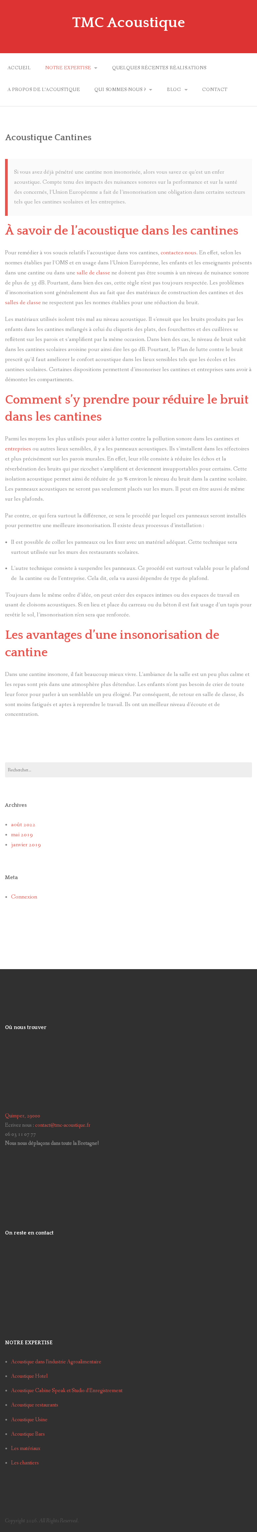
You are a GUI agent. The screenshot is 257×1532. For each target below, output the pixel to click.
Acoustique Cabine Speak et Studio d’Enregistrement (66, 1390)
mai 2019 (22, 835)
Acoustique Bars (28, 1434)
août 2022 (23, 825)
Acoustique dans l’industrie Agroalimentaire (56, 1361)
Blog (174, 90)
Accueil (19, 68)
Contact (215, 90)
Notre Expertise (68, 68)
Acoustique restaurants (34, 1405)
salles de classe (23, 303)
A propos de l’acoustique (43, 90)
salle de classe (93, 273)
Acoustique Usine (29, 1419)
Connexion (24, 897)
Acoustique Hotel (29, 1376)
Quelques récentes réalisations (159, 68)
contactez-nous (178, 253)
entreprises (18, 449)
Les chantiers (25, 1462)
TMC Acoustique (128, 23)
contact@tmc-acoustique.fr (62, 1125)
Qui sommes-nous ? (120, 90)
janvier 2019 (26, 845)
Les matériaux (25, 1448)
